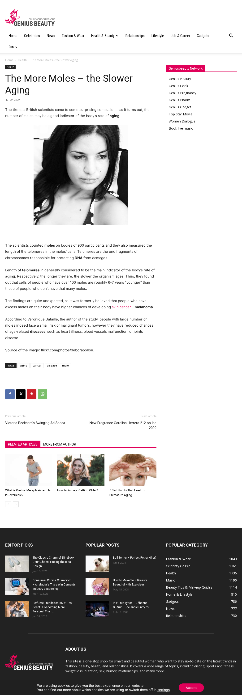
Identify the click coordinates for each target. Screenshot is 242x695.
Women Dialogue (182, 121)
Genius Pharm (179, 100)
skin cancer (121, 307)
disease (52, 365)
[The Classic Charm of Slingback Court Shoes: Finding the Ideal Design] (17, 564)
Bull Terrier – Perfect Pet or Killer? (134, 557)
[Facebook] (10, 394)
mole (65, 365)
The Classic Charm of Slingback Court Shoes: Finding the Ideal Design (53, 562)
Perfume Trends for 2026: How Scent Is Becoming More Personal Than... (52, 607)
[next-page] (16, 504)
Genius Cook (178, 86)
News (51, 36)
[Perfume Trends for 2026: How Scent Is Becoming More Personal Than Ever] (17, 609)
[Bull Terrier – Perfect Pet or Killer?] (97, 564)
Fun (11, 47)
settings (163, 690)
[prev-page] (8, 504)
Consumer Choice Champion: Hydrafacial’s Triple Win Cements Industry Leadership (54, 584)
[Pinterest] (31, 394)
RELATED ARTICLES (23, 444)
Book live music (181, 128)
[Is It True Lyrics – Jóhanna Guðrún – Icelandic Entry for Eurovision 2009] (97, 609)
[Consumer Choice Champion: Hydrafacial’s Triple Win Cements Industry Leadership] (17, 586)
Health (22, 60)
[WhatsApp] (42, 394)
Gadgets (203, 36)
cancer (37, 365)
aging (23, 365)
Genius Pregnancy (182, 93)
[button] (231, 36)
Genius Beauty (180, 78)
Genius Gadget (180, 107)
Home (13, 36)
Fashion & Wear (73, 36)
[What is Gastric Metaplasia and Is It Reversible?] (28, 470)
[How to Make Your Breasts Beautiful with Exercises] (97, 586)
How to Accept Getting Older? (77, 490)
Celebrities (32, 36)
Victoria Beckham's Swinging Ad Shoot (35, 423)
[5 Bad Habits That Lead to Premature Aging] (132, 470)
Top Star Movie (180, 114)
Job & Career (180, 36)
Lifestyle (157, 36)
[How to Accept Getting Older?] (80, 470)
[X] (21, 394)
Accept (191, 688)
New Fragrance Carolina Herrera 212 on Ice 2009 (123, 425)
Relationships (135, 36)
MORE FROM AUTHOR (59, 444)
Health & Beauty (103, 36)
